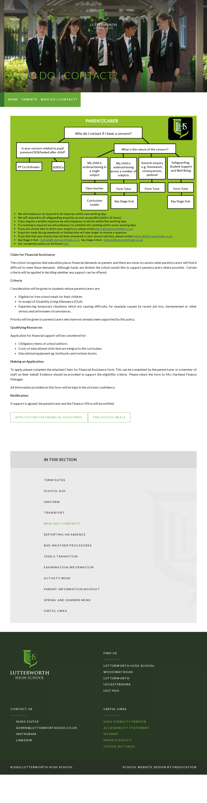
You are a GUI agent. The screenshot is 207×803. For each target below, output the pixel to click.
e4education (184, 767)
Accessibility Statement (127, 728)
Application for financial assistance (48, 417)
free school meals (109, 417)
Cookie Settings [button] (119, 746)
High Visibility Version (125, 721)
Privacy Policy (117, 740)
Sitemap (111, 734)
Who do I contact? (59, 99)
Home (13, 99)
